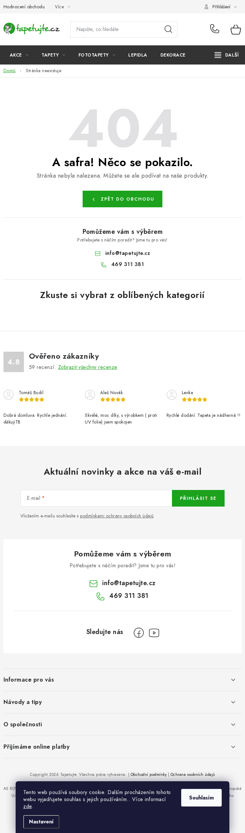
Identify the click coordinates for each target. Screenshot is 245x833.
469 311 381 (215, 29)
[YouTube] (154, 633)
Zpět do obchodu (127, 199)
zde (27, 806)
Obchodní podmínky (149, 774)
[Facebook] (139, 633)
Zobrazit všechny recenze (87, 367)
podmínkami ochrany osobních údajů (117, 516)
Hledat (168, 29)
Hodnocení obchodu (24, 7)
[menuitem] (19, 55)
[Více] (226, 55)
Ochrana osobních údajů (193, 774)
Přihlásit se (198, 498)
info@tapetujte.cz (127, 253)
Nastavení (41, 821)
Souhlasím (201, 797)
